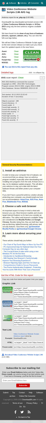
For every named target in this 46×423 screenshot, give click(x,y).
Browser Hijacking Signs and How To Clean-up (21, 263)
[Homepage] (3, 3)
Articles (23, 3)
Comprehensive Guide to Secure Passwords (21, 265)
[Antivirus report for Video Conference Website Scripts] (32, 61)
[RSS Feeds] (29, 413)
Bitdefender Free (14, 202)
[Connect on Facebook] (15, 413)
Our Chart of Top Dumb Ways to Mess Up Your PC (23, 244)
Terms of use (18, 403)
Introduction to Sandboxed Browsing (17, 256)
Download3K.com (29, 400)
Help (30, 393)
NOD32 (25, 202)
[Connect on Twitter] (22, 413)
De (20, 407)
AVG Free (34, 199)
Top (13, 393)
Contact (22, 393)
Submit (5, 393)
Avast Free (24, 199)
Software (12, 3)
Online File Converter (27, 396)
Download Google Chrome (30, 229)
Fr (42, 403)
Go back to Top (24, 417)
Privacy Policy (32, 403)
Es (24, 407)
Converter (35, 3)
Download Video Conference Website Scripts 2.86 (24, 355)
